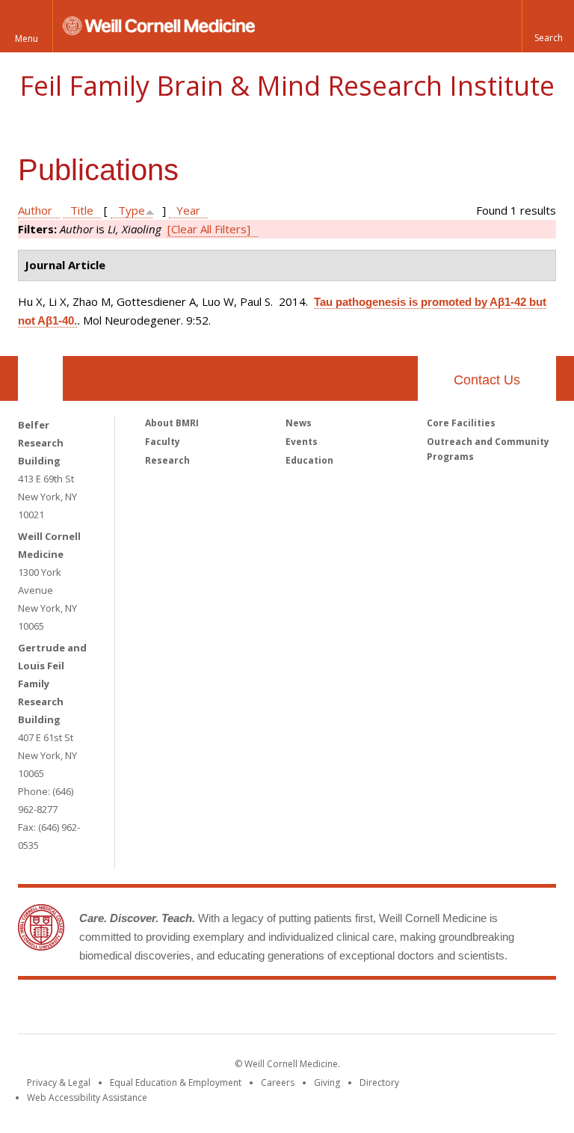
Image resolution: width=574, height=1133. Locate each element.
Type (131, 210)
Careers (277, 1082)
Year (188, 210)
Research (167, 460)
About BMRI (172, 423)
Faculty (162, 441)
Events (302, 441)
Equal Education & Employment (175, 1082)
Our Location (40, 378)
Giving (327, 1082)
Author (35, 210)
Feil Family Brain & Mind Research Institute (287, 85)
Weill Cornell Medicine (177, 1010)
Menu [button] (26, 38)
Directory (379, 1082)
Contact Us (487, 379)
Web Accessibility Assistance (87, 1097)
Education (309, 460)
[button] (548, 26)
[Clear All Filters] (208, 228)
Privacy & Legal (58, 1082)
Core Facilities (461, 423)
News (299, 423)
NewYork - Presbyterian (412, 1010)
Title (81, 210)
